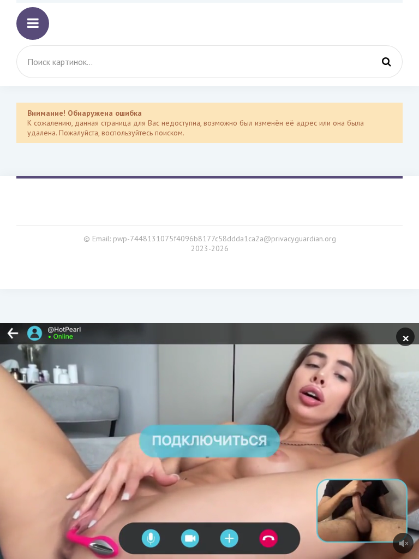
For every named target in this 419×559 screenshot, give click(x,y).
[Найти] (386, 62)
